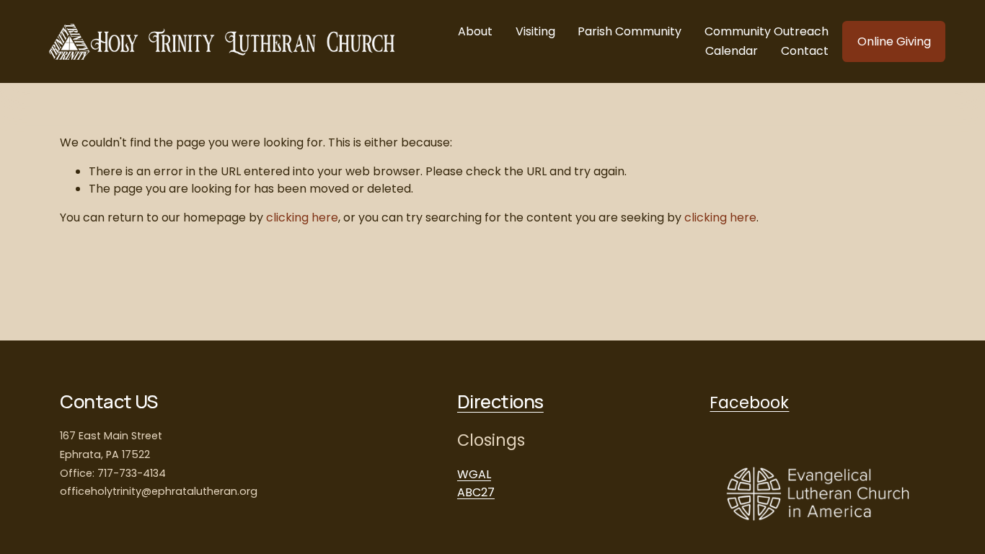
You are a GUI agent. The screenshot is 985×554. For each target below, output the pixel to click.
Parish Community (629, 31)
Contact (805, 51)
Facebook (749, 402)
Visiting (535, 31)
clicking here (302, 217)
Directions (500, 402)
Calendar (731, 51)
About (475, 31)
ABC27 (476, 492)
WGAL (474, 474)
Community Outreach (766, 31)
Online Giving (894, 41)
